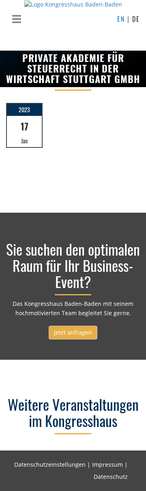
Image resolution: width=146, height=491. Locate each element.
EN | (124, 19)
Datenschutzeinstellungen (50, 464)
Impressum (107, 464)
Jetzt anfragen (73, 332)
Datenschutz (111, 476)
